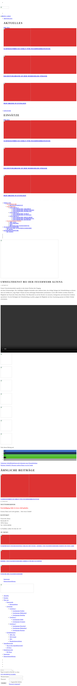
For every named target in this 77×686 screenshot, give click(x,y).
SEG (11, 224)
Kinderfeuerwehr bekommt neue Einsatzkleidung (24, 463)
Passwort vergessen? (14, 684)
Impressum (7, 579)
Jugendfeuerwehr (11, 227)
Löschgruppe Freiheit (22, 209)
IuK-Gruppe (14, 223)
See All (7, 27)
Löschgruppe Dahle (21, 213)
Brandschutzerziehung (19, 225)
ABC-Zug (13, 222)
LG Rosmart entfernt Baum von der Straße (21, 465)
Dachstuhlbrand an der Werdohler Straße (25, 76)
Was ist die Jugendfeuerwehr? (19, 228)
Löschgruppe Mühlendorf (23, 210)
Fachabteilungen (14, 221)
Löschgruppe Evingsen (22, 215)
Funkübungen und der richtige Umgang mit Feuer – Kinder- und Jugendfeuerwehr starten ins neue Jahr (37, 546)
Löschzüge (11, 206)
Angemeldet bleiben (16, 682)
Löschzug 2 (14, 212)
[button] (5, 451)
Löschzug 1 (14, 207)
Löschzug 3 (14, 216)
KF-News (10, 231)
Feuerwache (12, 204)
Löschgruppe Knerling (22, 211)
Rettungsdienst (16, 205)
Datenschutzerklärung (9, 581)
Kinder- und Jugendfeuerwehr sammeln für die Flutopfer (21, 561)
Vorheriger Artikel (6, 463)
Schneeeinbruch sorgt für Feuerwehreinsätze (27, 49)
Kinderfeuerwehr (11, 230)
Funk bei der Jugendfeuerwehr (11, 574)
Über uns (7, 203)
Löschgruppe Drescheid (22, 217)
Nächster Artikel (5, 465)
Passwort (3, 679)
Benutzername (5, 676)
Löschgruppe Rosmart (22, 219)
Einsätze (7, 110)
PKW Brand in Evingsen (15, 103)
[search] (12, 670)
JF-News (9, 647)
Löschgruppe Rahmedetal (23, 218)
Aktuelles (8, 18)
